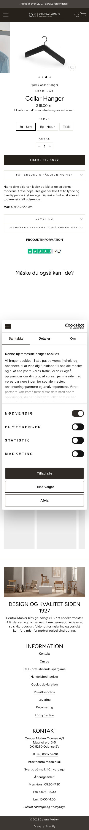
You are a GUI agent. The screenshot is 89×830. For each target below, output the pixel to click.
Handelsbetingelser (44, 676)
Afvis (44, 500)
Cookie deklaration (44, 684)
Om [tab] (73, 338)
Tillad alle (44, 473)
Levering (44, 218)
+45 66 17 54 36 (47, 754)
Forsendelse (40, 110)
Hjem (34, 84)
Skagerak (44, 91)
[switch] (78, 426)
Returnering (44, 707)
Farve (44, 119)
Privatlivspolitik (44, 692)
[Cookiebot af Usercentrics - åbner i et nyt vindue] (65, 326)
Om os (44, 661)
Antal (44, 138)
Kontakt (44, 653)
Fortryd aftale (44, 715)
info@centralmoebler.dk (45, 762)
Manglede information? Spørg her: (44, 227)
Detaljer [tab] (45, 338)
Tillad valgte (44, 487)
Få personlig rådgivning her (44, 174)
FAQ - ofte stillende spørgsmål (44, 669)
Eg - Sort (25, 126)
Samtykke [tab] (16, 338)
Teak (66, 126)
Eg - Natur (47, 126)
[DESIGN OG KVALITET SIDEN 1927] (44, 582)
